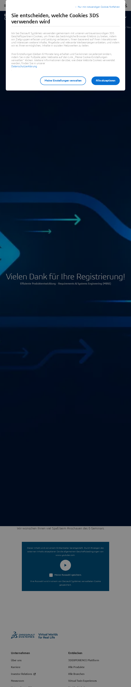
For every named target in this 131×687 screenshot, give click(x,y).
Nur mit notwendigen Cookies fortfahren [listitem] (99, 7)
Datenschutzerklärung (24, 66)
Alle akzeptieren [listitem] (105, 80)
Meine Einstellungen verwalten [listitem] (63, 80)
